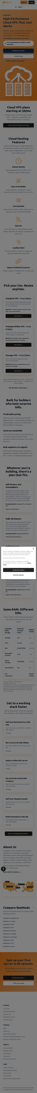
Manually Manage (18, 575)
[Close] (33, 549)
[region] (18, 562)
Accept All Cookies (18, 570)
